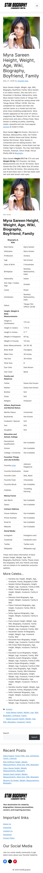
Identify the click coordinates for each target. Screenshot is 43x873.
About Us (7, 824)
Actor (13, 465)
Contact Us (8, 831)
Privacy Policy (9, 838)
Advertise (7, 828)
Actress (9, 709)
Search (6, 733)
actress (6, 127)
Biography (19, 153)
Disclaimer (7, 835)
